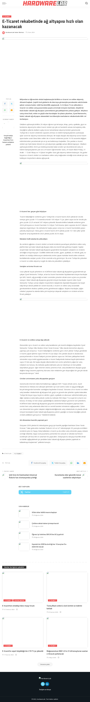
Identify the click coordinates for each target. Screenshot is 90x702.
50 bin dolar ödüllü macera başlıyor (44, 512)
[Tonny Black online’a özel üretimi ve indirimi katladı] (67, 587)
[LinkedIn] (47, 684)
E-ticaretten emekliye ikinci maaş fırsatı (18, 605)
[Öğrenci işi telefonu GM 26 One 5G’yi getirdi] (24, 536)
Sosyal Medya (19, 600)
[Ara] (86, 3)
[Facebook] (4, 103)
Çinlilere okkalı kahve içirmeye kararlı (45, 523)
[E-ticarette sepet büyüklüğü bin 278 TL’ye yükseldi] (22, 632)
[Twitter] (11, 103)
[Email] (11, 110)
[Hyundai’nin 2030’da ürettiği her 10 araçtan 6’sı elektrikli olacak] (24, 547)
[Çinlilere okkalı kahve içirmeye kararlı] (24, 525)
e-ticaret (7, 16)
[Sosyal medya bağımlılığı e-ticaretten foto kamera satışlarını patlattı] (8, 127)
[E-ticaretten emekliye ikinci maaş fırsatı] (22, 587)
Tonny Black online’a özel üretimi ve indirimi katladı (64, 607)
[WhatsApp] (4, 110)
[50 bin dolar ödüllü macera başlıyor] (24, 514)
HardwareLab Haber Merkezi (15, 32)
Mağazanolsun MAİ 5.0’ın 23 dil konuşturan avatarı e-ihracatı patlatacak (67, 652)
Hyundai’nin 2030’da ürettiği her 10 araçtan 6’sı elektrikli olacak (49, 545)
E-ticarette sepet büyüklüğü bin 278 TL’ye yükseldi (22, 651)
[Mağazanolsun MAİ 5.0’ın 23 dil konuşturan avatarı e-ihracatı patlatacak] (67, 632)
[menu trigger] (5, 3)
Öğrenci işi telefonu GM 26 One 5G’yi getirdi (48, 534)
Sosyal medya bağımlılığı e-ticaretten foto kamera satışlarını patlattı (8, 140)
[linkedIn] (78, 463)
